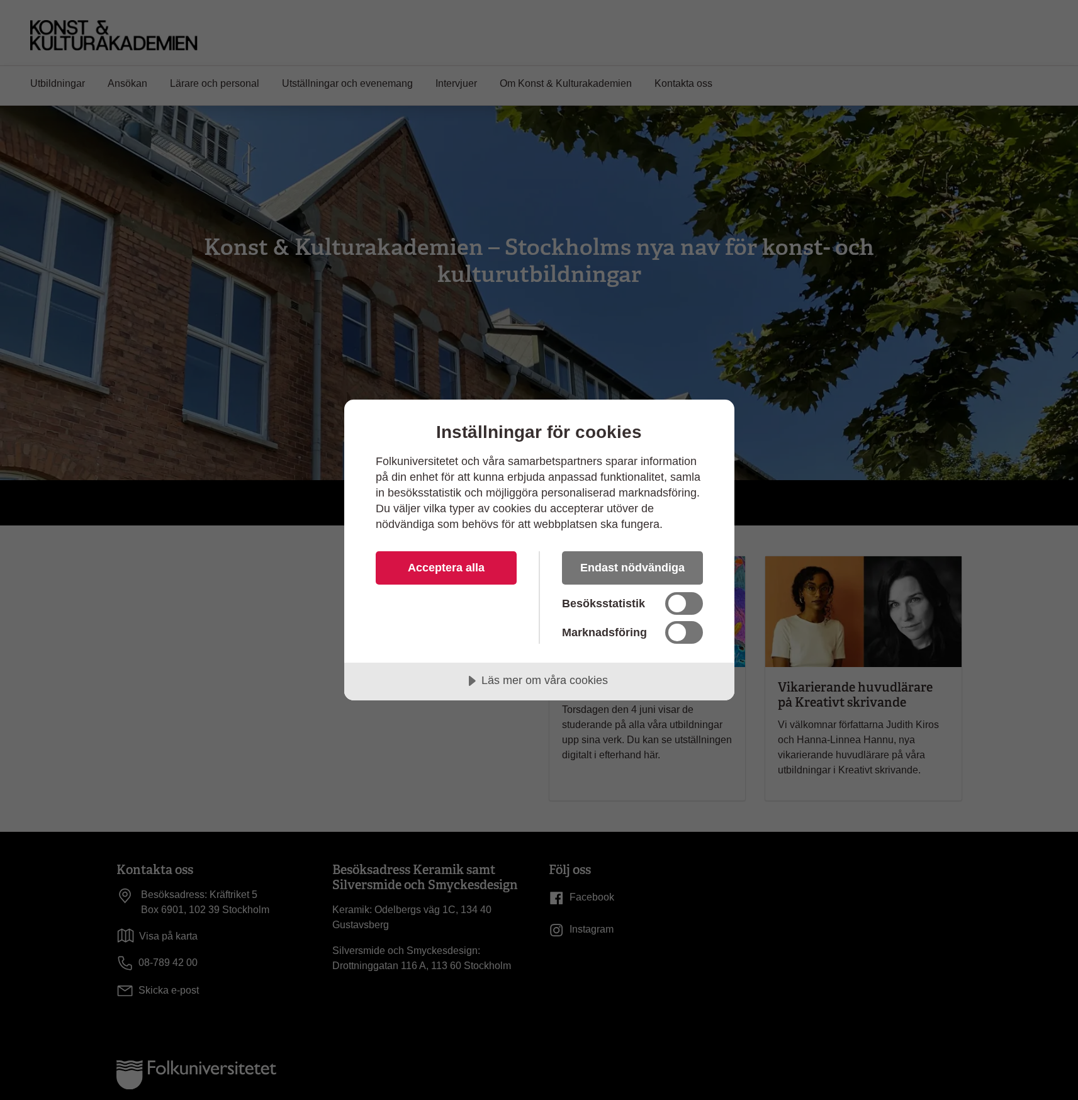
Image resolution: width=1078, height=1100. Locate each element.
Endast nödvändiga (632, 567)
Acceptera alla (446, 567)
